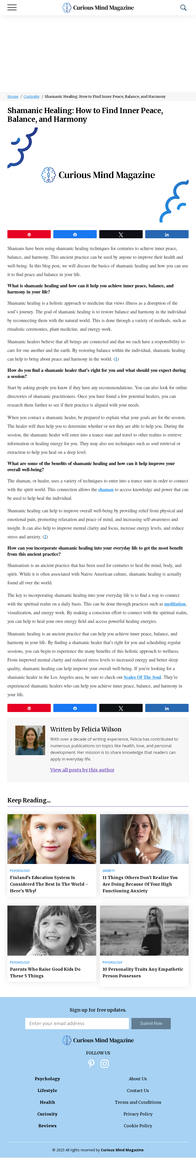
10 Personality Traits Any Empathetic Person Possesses (143, 972)
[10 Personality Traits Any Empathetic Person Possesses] (144, 930)
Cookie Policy (138, 1125)
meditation (175, 603)
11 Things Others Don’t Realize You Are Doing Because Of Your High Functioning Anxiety (140, 884)
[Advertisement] (98, 53)
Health (47, 1102)
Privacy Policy (138, 1114)
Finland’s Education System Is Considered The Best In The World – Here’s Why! (49, 884)
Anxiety (109, 870)
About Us (138, 1078)
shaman (106, 489)
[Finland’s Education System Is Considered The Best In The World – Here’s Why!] (51, 839)
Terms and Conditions (138, 1102)
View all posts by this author (82, 770)
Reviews (47, 1125)
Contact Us (138, 1090)
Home (12, 96)
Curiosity (31, 96)
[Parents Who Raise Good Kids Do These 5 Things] (51, 930)
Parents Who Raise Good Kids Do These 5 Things (45, 972)
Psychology (20, 870)
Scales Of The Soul (142, 677)
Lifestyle (47, 1090)
